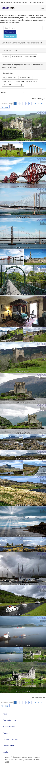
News (5, 714)
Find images (9, 32)
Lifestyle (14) (7, 85)
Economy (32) (31, 81)
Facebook (6, 733)
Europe (5, 56)
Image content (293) (9, 78)
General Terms (8, 745)
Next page (5, 107)
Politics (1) (18, 85)
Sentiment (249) (25, 78)
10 (42, 103)
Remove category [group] (30, 56)
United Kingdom (17, 56)
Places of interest (9, 720)
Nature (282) (7, 81)
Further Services (9, 726)
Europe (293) (7, 73)
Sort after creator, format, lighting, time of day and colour (23, 43)
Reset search (10, 36)
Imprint (5, 752)
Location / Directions (10, 739)
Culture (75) (19, 81)
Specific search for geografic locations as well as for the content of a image (22, 65)
